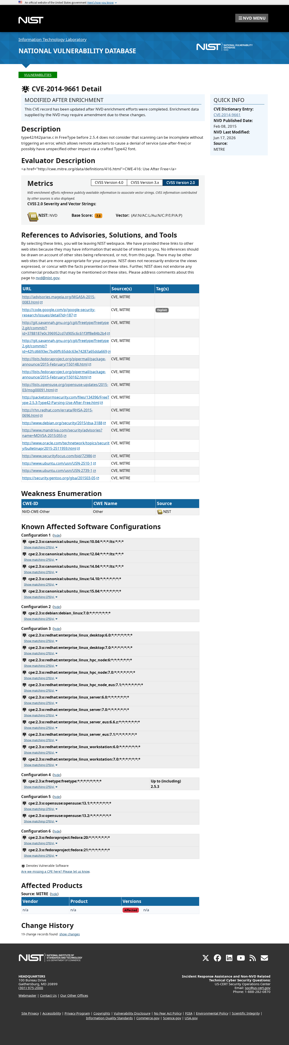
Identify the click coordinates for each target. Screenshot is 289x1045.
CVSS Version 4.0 (109, 182)
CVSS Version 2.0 (180, 182)
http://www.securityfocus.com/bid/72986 (57, 455)
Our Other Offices (74, 995)
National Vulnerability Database (77, 50)
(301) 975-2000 (31, 987)
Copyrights (101, 1013)
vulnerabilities (37, 75)
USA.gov (191, 1018)
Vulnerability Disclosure (132, 1013)
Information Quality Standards (109, 1018)
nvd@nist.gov (47, 277)
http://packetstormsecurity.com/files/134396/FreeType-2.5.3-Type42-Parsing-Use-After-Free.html (65, 400)
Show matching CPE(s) (39, 547)
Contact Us (48, 995)
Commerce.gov (147, 1018)
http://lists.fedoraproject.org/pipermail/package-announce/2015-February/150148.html (64, 361)
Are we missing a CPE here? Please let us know (55, 872)
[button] (251, 18)
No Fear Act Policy (168, 1013)
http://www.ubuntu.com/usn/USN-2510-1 (57, 463)
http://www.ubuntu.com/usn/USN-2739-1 (57, 470)
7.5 (98, 216)
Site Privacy (30, 1013)
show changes (69, 934)
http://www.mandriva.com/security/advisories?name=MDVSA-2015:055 (62, 433)
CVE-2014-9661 (227, 114)
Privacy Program (77, 1013)
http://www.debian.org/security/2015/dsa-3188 (62, 422)
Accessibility (51, 1013)
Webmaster (27, 995)
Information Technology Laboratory (52, 39)
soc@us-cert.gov (257, 987)
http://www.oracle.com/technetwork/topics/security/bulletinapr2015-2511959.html (66, 446)
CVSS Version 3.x (145, 182)
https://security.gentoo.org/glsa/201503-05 (59, 477)
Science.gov (172, 1018)
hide (57, 535)
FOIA (188, 1013)
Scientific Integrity (246, 1013)
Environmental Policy (212, 1013)
